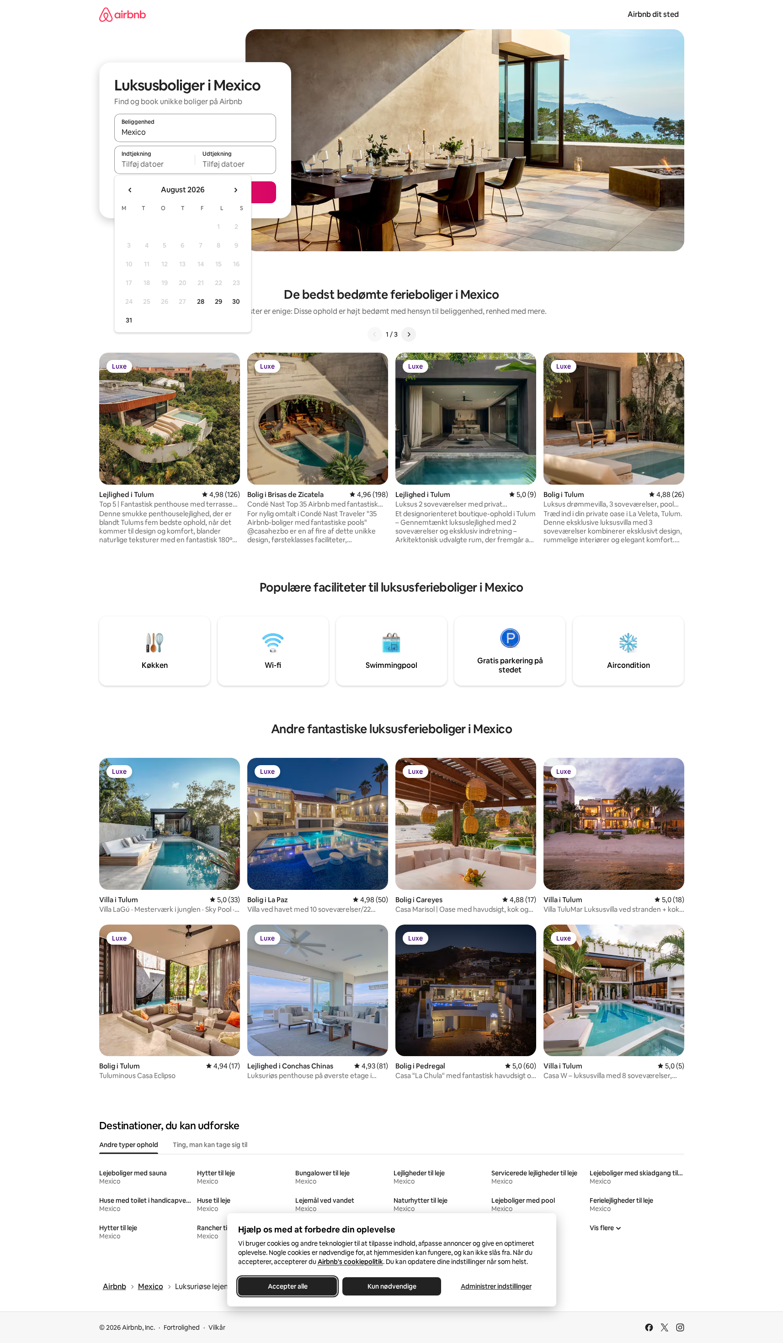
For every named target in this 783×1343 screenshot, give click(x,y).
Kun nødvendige (391, 1286)
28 (200, 301)
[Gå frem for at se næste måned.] (235, 190)
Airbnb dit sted (653, 14)
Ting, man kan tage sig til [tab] (210, 1145)
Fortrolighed (182, 1327)
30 (236, 301)
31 (129, 320)
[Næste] (408, 334)
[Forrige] (375, 334)
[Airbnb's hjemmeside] (122, 14)
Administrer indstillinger (495, 1286)
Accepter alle (287, 1286)
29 (218, 301)
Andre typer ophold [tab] (128, 1145)
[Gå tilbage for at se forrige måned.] (130, 190)
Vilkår (216, 1327)
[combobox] (195, 132)
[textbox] (155, 164)
